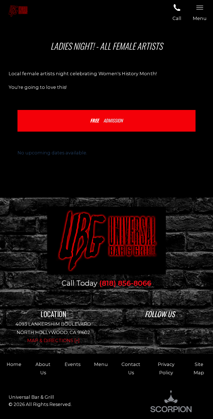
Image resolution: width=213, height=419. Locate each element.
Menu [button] (200, 18)
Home (14, 364)
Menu (101, 364)
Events (72, 364)
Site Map (199, 368)
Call (177, 18)
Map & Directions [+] (53, 340)
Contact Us (130, 368)
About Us (43, 368)
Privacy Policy (166, 368)
